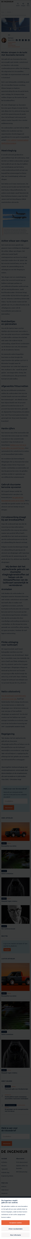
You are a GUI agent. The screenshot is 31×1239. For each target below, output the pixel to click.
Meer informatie (15, 1235)
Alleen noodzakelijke (15, 1229)
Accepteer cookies (15, 1223)
